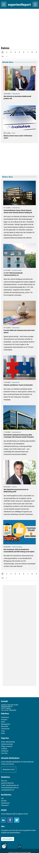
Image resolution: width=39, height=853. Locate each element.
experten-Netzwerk (7, 783)
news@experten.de (7, 790)
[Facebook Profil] (10, 820)
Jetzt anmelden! (7, 839)
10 (2, 56)
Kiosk (26, 814)
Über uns (4, 781)
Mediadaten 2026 (9, 769)
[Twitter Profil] (16, 820)
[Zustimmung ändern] (4, 846)
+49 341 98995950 (9, 710)
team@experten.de (12, 785)
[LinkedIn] (3, 820)
